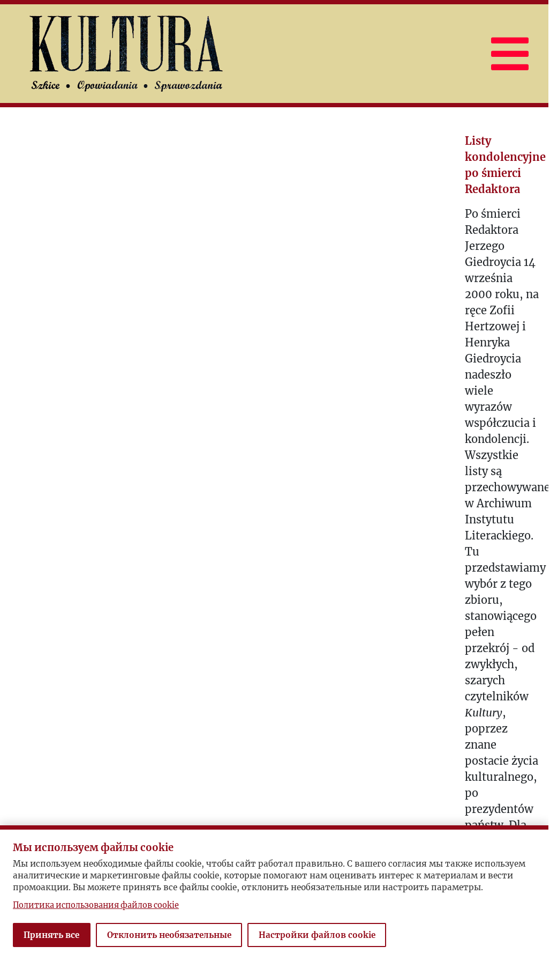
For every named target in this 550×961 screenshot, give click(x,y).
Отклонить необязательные (169, 935)
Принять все (51, 935)
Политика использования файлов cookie (96, 905)
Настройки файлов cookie (317, 935)
